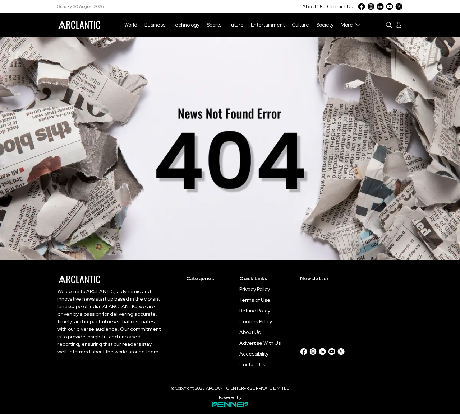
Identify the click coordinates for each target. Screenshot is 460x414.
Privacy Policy (254, 289)
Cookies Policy (255, 321)
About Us (312, 6)
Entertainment (268, 25)
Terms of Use (254, 300)
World (130, 25)
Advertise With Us (260, 343)
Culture (300, 25)
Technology (185, 25)
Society (325, 25)
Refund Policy (254, 310)
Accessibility (253, 354)
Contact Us (340, 6)
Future (236, 25)
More (347, 25)
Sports (214, 25)
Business (154, 25)
